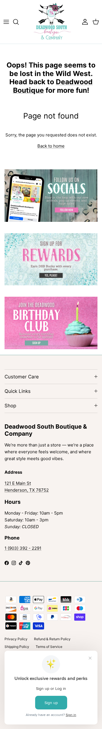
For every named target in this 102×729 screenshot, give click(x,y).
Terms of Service (49, 646)
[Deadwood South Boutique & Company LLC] (51, 22)
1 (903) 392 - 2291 (23, 548)
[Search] (18, 22)
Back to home (51, 146)
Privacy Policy (16, 639)
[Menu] (6, 22)
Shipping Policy (17, 646)
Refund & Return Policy (52, 639)
